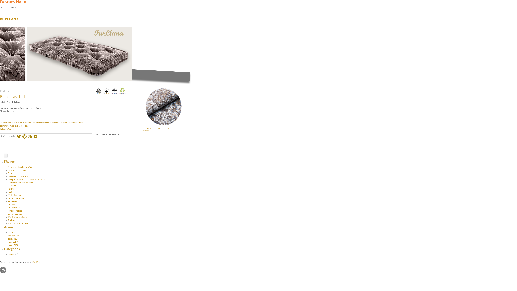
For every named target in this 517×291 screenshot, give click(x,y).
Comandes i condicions (18, 176)
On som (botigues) (16, 198)
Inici (10, 192)
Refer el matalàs (15, 211)
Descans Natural (14, 2)
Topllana (11, 220)
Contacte (12, 186)
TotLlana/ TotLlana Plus (18, 223)
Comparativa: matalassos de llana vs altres (26, 180)
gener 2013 (13, 245)
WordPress (36, 262)
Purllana (9, 19)
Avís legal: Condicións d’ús (20, 167)
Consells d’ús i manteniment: (20, 183)
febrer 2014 (13, 233)
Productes (12, 201)
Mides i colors (14, 195)
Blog (10, 173)
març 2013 (13, 242)
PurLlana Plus (14, 208)
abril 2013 (12, 239)
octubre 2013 (14, 236)
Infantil (11, 189)
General (11, 254)
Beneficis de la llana (17, 170)
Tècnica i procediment (17, 217)
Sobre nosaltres (15, 214)
